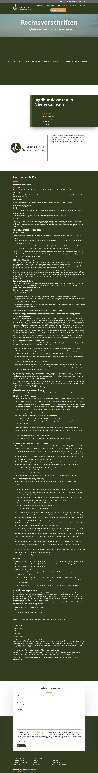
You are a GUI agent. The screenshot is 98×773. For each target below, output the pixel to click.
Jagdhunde (43, 111)
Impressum (75, 769)
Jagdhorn (46, 61)
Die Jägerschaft (49, 5)
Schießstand (36, 764)
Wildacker (55, 760)
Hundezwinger (44, 121)
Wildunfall (36, 760)
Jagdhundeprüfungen (46, 119)
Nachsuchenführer (46, 124)
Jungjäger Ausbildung (20, 760)
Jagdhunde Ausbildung (20, 762)
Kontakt (69, 769)
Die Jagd (57, 5)
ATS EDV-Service (19, 771)
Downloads (52, 769)
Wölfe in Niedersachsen (59, 764)
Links (58, 769)
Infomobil (82, 5)
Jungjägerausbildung (58, 10)
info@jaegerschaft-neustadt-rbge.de (75, 1)
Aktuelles (40, 5)
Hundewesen (57, 61)
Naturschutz (73, 5)
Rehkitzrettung (56, 762)
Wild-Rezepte (18, 764)
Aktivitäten (65, 5)
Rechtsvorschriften (46, 113)
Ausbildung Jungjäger (14, 61)
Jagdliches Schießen (33, 61)
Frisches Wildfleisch (72, 61)
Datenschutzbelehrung (36, 732)
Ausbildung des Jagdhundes (48, 116)
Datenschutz (63, 769)
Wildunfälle (86, 61)
